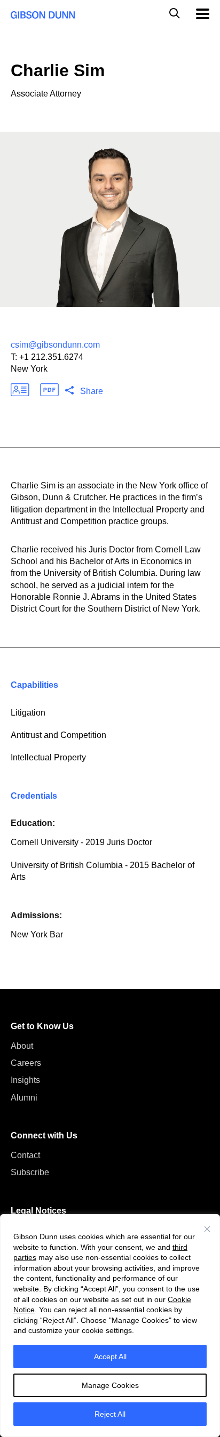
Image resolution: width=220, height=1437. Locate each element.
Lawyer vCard (20, 389)
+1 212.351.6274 (51, 357)
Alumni (24, 1097)
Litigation (28, 712)
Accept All (110, 1356)
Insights (25, 1080)
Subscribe (30, 1172)
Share (91, 391)
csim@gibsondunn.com (55, 344)
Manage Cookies (110, 1385)
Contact (25, 1155)
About (22, 1045)
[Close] (207, 1229)
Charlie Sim (58, 70)
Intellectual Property (48, 757)
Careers (26, 1062)
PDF (49, 389)
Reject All (110, 1414)
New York (29, 368)
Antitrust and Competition (58, 735)
